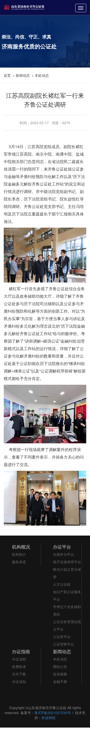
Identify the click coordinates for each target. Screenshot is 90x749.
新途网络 (49, 717)
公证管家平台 (63, 644)
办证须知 (19, 681)
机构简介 (19, 554)
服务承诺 (19, 561)
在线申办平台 (63, 554)
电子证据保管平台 (67, 561)
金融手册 (60, 681)
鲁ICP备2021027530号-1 (54, 712)
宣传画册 (60, 673)
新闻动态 (23, 75)
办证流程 (19, 658)
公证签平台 (61, 636)
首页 (7, 75)
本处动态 (42, 75)
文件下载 (19, 673)
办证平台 (62, 547)
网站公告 (60, 666)
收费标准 (19, 666)
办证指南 (21, 651)
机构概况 (21, 547)
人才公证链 (61, 584)
